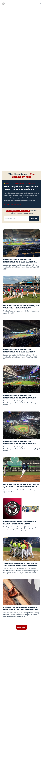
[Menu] (40, 3)
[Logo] (3, 3)
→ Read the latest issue (12, 204)
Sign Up (34, 218)
